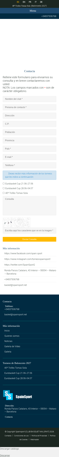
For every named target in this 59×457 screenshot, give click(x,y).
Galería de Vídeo (12, 346)
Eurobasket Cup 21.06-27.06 (19, 183)
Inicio (7, 330)
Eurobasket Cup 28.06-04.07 (19, 188)
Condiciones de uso (21, 435)
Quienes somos (11, 335)
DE (41, 2)
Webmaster (34, 439)
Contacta (9, 417)
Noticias (8, 341)
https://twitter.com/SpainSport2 (19, 264)
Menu (32, 10)
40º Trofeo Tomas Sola (16, 193)
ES (18, 2)
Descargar (5, 455)
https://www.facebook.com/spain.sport (23, 253)
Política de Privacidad (39, 435)
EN (24, 2)
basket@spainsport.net (15, 285)
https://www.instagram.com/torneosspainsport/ (27, 259)
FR (30, 2)
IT (35, 2)
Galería (7, 351)
